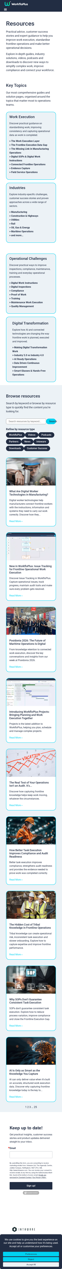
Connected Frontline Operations (28, 164)
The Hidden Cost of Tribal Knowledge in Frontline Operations (30, 926)
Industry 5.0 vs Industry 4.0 (29, 355)
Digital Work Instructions (24, 283)
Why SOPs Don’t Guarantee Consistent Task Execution (25, 1001)
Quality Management (22, 306)
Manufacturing (19, 212)
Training (15, 298)
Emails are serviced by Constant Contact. (28, 1176)
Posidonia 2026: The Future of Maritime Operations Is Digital (27, 642)
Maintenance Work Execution (27, 302)
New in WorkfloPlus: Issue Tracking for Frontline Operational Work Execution (30, 569)
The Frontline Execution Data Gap (29, 145)
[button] (5, 9)
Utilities (15, 219)
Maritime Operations (22, 231)
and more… (17, 235)
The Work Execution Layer (25, 141)
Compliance (17, 290)
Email (13, 1148)
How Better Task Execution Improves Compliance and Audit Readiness (28, 853)
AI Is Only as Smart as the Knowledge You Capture (24, 1072)
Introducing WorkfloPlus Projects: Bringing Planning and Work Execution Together (29, 715)
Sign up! (31, 1185)
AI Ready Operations (25, 359)
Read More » (16, 521)
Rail (13, 223)
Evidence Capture (20, 168)
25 (35, 1107)
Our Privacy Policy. (39, 1177)
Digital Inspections (21, 286)
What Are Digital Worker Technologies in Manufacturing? (28, 493)
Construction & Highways (24, 215)
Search (52, 421)
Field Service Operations (24, 172)
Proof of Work (18, 294)
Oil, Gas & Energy (20, 227)
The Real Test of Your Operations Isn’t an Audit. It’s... (29, 784)
